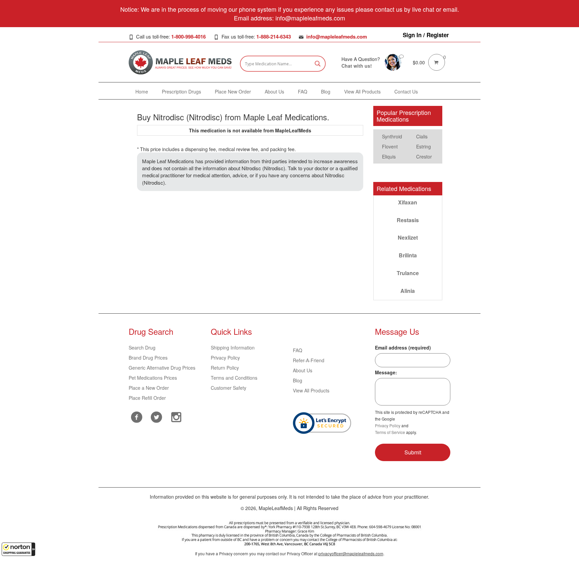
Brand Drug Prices (148, 357)
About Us (302, 370)
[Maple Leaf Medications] (393, 61)
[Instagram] (176, 416)
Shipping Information (233, 347)
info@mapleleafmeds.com (336, 36)
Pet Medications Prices (153, 377)
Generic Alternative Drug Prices (162, 367)
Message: (386, 372)
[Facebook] (137, 417)
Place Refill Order (147, 397)
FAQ (297, 350)
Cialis (422, 136)
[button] (18, 549)
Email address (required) (403, 347)
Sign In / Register (426, 35)
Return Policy (225, 367)
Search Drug (142, 347)
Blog (297, 380)
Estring (423, 146)
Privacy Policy (225, 357)
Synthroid (392, 136)
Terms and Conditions (234, 377)
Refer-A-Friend (308, 360)
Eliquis (389, 156)
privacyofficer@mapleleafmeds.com (350, 553)
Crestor (424, 156)
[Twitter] (156, 416)
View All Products (311, 390)
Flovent (390, 146)
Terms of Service (390, 432)
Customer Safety (228, 387)
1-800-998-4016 (188, 36)
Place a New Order (149, 387)
